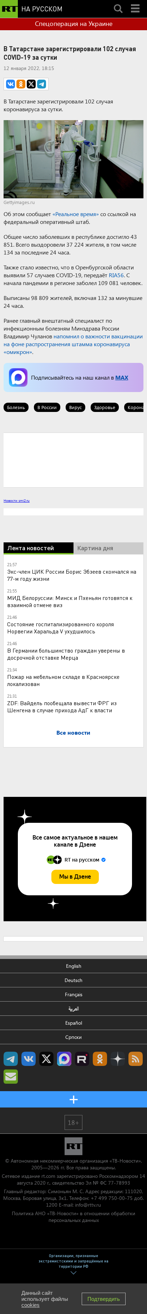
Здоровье (104, 407)
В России (47, 407)
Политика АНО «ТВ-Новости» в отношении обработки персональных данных (73, 1216)
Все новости (73, 732)
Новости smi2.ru (17, 500)
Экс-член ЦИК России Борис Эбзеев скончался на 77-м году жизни (71, 575)
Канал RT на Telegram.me (11, 1059)
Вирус (75, 407)
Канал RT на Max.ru (64, 1059)
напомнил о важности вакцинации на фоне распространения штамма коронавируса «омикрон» (73, 343)
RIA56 (116, 275)
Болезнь (16, 407)
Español (73, 1022)
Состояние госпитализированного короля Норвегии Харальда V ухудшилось (60, 627)
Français (73, 994)
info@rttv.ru (88, 1204)
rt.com (48, 1176)
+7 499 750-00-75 (112, 1198)
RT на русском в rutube (82, 1059)
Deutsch (73, 980)
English (73, 965)
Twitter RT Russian (46, 1059)
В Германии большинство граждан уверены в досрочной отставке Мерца (66, 654)
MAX (121, 377)
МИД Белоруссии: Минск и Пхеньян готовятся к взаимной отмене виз (69, 601)
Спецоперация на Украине (73, 23)
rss (135, 1059)
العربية (74, 1008)
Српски (73, 1037)
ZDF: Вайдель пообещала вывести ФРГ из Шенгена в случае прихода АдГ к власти (62, 706)
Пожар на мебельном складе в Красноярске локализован (63, 680)
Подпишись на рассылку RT (11, 1076)
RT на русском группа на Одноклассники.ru (100, 1059)
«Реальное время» (75, 214)
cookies (30, 1305)
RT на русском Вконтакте (28, 1059)
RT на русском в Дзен (118, 1059)
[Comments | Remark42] (73, 459)
